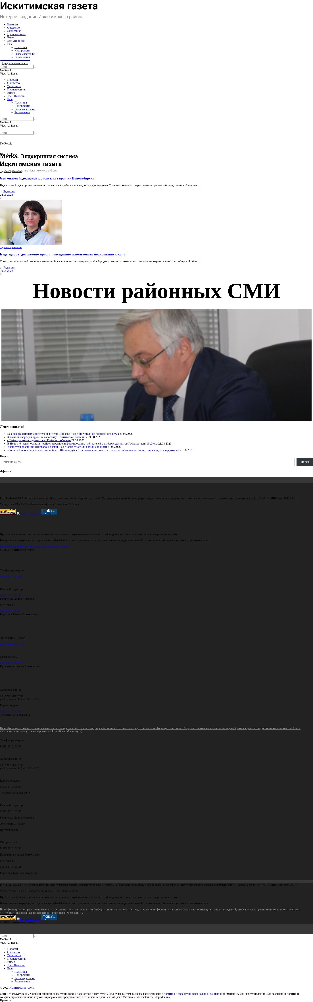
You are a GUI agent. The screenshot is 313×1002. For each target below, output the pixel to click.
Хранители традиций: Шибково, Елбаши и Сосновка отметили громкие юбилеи (57, 446)
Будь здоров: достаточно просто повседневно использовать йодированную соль (62, 254)
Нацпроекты (22, 50)
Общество (13, 27)
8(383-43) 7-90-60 (10, 576)
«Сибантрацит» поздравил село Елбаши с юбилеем (39, 440)
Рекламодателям (24, 53)
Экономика (14, 30)
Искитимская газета (21, 987)
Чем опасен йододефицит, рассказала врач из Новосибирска (47, 178)
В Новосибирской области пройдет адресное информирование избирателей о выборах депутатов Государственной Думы (82, 443)
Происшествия (16, 34)
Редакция (9, 191)
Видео (11, 37)
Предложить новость (15, 63)
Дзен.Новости (16, 40)
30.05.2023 (6, 270)
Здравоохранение (11, 171)
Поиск (4, 456)
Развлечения (22, 57)
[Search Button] (35, 67)
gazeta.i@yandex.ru (11, 644)
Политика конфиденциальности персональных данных (34, 546)
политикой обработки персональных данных (191, 993)
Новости (12, 24)
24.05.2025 (6, 194)
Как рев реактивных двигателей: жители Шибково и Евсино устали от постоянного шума (63, 433)
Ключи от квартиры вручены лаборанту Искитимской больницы (47, 437)
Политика (20, 47)
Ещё (9, 44)
